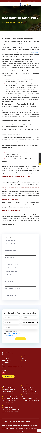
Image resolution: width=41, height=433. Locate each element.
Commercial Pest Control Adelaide (12, 288)
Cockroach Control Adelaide (11, 271)
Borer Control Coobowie (27, 387)
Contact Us (24, 358)
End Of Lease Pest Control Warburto (30, 400)
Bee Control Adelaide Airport (8, 227)
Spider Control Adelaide (10, 243)
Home (23, 355)
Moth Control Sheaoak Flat (28, 384)
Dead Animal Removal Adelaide (11, 267)
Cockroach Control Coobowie (29, 391)
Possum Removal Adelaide (10, 250)
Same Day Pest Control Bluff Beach (30, 393)
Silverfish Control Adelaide (10, 295)
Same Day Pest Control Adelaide (12, 264)
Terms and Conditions (9, 335)
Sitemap (24, 360)
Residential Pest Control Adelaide (12, 292)
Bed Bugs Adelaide (9, 281)
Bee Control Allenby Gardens (27, 231)
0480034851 (10, 1)
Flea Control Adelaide (9, 257)
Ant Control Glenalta (27, 386)
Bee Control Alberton (7, 231)
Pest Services (25, 357)
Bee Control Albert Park (26, 227)
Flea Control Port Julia (27, 389)
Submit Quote (21, 338)
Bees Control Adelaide (9, 278)
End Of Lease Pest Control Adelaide (12, 261)
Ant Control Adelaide (9, 285)
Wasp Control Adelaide (10, 240)
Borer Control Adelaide (10, 274)
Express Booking (8, 376)
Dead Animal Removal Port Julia (29, 398)
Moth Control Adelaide (10, 254)
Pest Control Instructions (11, 333)
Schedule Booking (31, 1)
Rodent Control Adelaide (10, 247)
